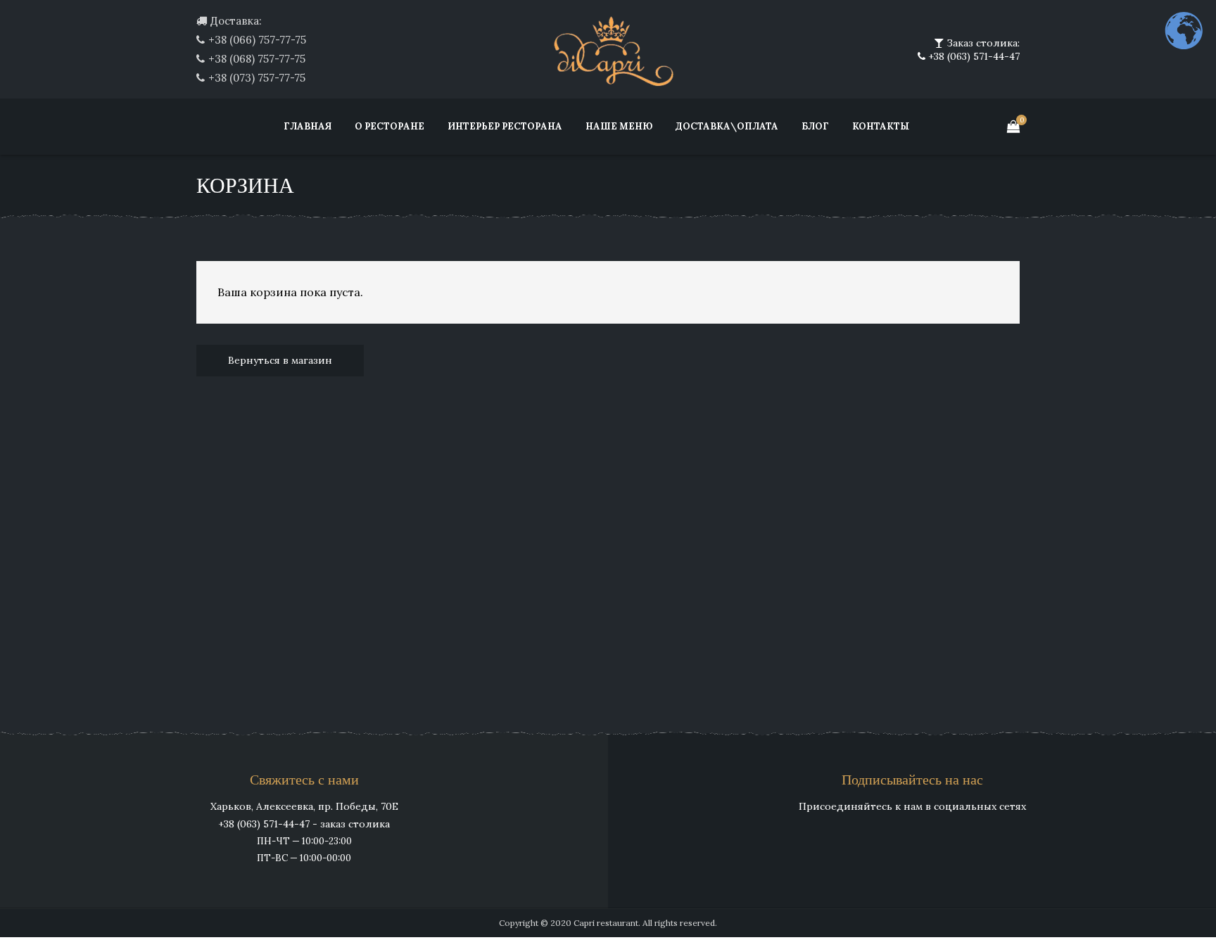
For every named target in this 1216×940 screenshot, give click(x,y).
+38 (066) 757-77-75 (257, 39)
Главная (307, 126)
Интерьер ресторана (505, 126)
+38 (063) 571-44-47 (972, 56)
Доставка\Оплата (727, 126)
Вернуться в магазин (280, 360)
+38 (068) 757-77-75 (256, 58)
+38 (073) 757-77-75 (256, 77)
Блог (815, 126)
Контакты (880, 126)
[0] (1013, 126)
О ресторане (389, 126)
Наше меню (618, 126)
